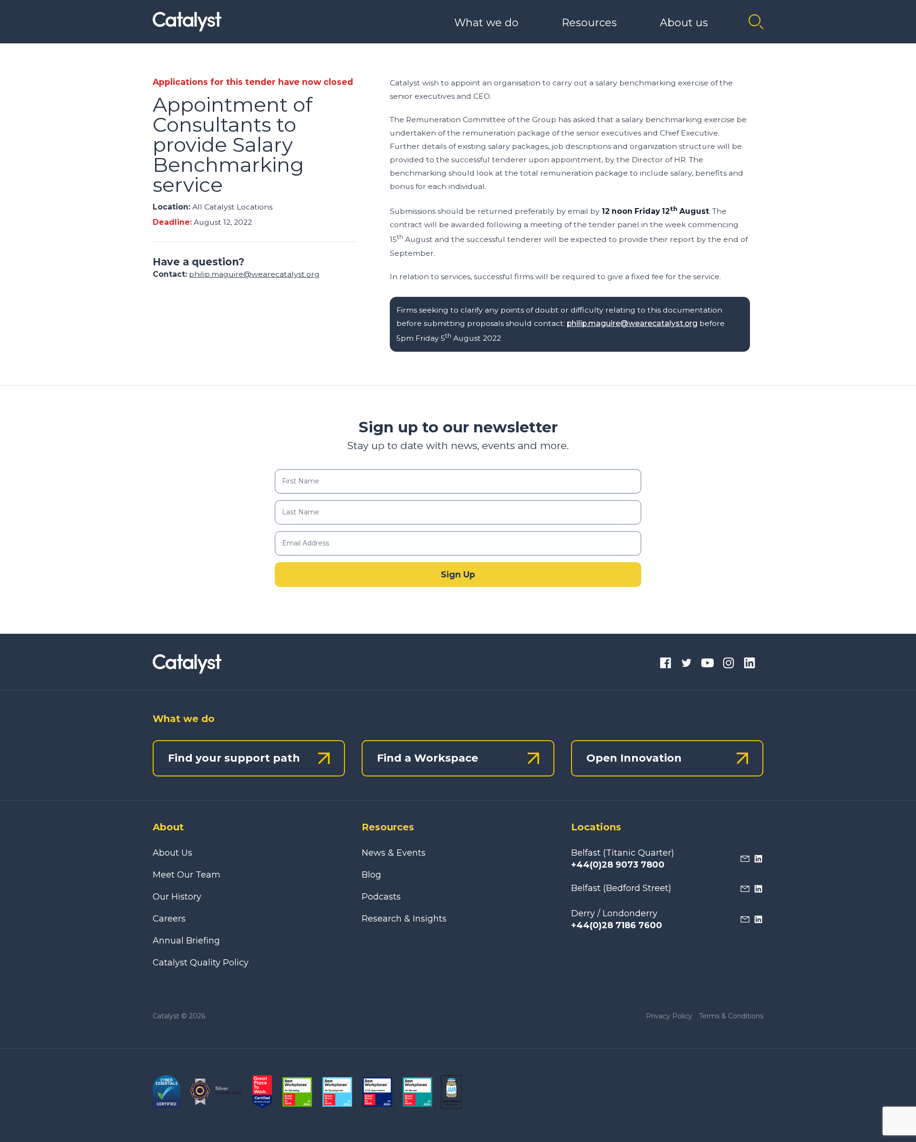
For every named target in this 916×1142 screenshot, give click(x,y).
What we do (486, 22)
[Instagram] (728, 664)
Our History (177, 896)
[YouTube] (707, 664)
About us (684, 22)
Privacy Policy (669, 1016)
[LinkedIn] (749, 664)
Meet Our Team (186, 875)
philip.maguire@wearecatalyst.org (254, 274)
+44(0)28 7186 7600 (616, 925)
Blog (371, 875)
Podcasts (381, 896)
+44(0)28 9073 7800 (618, 864)
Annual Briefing (186, 940)
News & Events (394, 853)
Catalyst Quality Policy (201, 962)
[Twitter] (686, 664)
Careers (169, 918)
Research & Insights (404, 918)
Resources (589, 22)
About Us (172, 853)
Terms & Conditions (731, 1016)
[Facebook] (665, 664)
